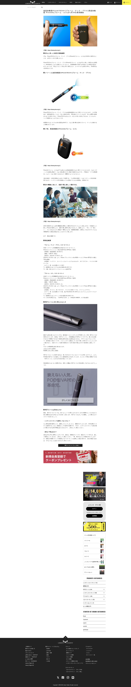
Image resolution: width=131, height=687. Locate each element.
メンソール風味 (70, 654)
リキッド (68, 646)
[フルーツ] (86, 552)
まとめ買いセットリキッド (72, 648)
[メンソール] (87, 542)
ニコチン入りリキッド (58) (90, 592)
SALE (71, 2)
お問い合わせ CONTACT (31, 654)
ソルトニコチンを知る (49, 348)
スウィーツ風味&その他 (72, 661)
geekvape (85, 629)
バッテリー (89, 650)
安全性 (48, 648)
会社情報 (88, 659)
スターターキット (63, 2)
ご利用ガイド (28, 646)
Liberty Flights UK (29, 663)
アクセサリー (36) (87, 596)
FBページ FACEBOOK (31, 661)
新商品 (43, 2)
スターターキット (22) (89, 599)
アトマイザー (89, 648)
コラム (85, 2)
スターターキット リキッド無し (74, 671)
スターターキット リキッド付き (74, 669)
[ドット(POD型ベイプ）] (90, 536)
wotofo (85, 626)
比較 (47, 654)
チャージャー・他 (90, 654)
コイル (88, 652)
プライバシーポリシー (91, 663)
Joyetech (85, 619)
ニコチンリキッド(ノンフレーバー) (74, 663)
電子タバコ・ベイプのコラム (52, 646)
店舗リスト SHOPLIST (31, 657)
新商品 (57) (86, 586)
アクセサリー (89, 646)
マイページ (118, 2)
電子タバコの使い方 (30, 648)
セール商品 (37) (87, 606)
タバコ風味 (69, 659)
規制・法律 (49, 652)
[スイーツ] (86, 557)
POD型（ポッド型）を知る (50, 350)
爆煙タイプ (69, 652)
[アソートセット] (88, 573)
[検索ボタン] (41, 7)
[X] (58, 677)
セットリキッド (70, 650)
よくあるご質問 (29, 659)
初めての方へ (78, 2)
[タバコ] (86, 547)
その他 (48, 661)
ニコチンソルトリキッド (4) (90, 582)
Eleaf (84, 616)
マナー (48, 657)
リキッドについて (29, 652)
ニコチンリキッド (52, 2)
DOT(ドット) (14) (87, 589)
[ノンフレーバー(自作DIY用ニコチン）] (94, 563)
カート (110, 2)
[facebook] (63, 677)
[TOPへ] (65, 637)
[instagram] (68, 677)
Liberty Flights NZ (29, 665)
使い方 (48, 659)
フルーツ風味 (69, 657)
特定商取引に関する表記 (91, 661)
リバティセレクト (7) (88, 603)
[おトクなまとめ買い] (89, 568)
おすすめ (48, 650)
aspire (84, 623)
